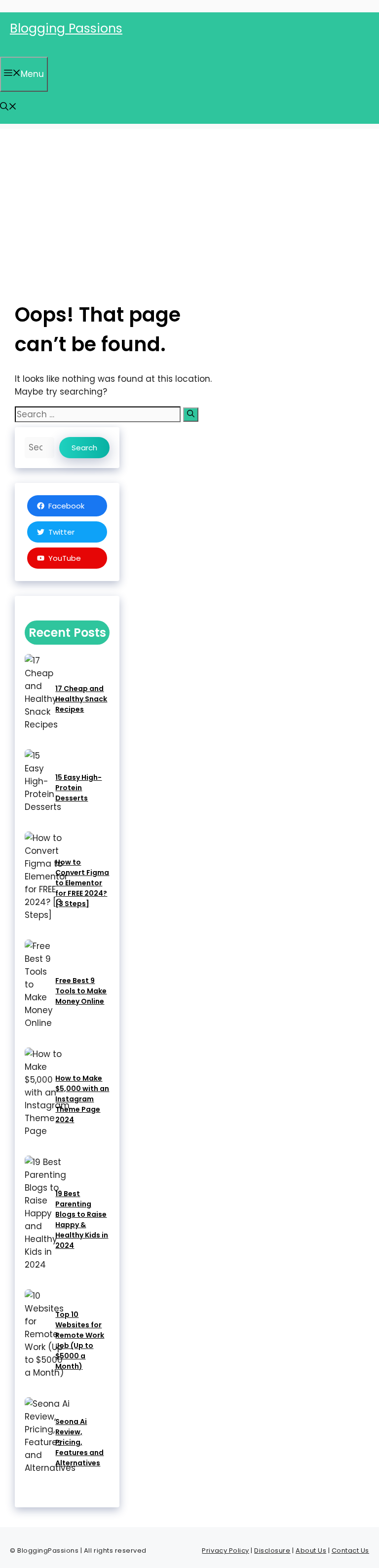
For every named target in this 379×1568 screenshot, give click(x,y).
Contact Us (350, 1550)
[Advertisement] (189, 198)
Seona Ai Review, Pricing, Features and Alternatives (79, 1442)
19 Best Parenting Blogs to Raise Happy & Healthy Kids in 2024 (81, 1219)
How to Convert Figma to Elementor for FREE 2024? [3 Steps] (82, 883)
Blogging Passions (66, 28)
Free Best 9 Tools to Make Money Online (81, 991)
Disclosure (272, 1550)
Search (84, 447)
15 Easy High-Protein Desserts (78, 787)
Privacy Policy (225, 1550)
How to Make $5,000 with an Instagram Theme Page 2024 (82, 1099)
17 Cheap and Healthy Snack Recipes (81, 699)
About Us (311, 1550)
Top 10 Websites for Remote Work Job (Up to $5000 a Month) (79, 1340)
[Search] (190, 414)
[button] (8, 107)
